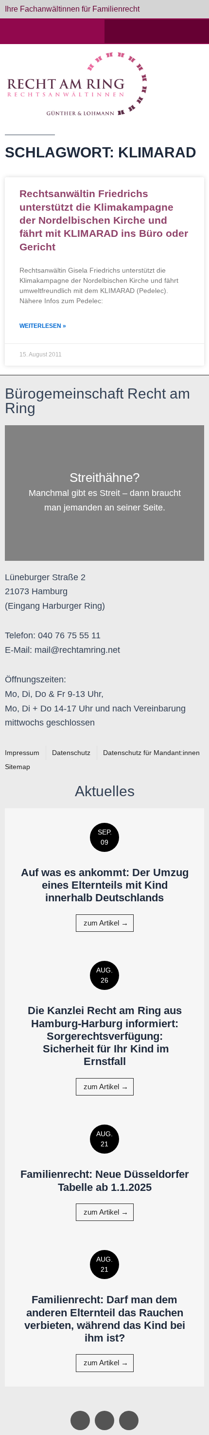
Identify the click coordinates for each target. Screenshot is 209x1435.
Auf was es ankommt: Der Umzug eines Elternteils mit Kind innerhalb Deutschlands (105, 885)
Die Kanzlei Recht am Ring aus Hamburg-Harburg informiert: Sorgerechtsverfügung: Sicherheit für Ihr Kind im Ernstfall (105, 1035)
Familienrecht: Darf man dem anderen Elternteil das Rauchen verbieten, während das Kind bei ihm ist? (104, 1319)
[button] (188, 83)
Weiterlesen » (42, 326)
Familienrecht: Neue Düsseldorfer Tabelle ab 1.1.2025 (104, 1180)
